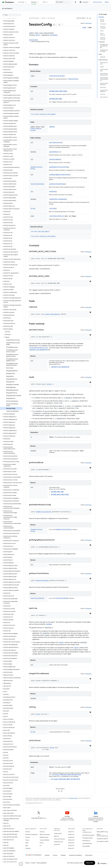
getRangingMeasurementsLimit (59, 174)
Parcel (62, 216)
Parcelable (53, 35)
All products (88, 855)
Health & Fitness (44, 837)
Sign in (107, 2)
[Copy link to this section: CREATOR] (39, 307)
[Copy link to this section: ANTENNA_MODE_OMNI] (51, 276)
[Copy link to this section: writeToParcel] (42, 741)
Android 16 (71, 834)
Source (27, 840)
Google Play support (102, 838)
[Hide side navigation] (21, 864)
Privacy (42, 843)
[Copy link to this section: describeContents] (45, 330)
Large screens (58, 833)
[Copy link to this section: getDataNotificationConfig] (52, 505)
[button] (11, 21)
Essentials (21, 2)
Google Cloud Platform (75, 855)
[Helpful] (87, 18)
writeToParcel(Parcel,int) (38, 348)
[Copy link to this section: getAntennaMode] (45, 463)
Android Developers (34, 18)
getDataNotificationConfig (58, 167)
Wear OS (56, 836)
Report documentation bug (102, 835)
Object (37, 35)
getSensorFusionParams (57, 184)
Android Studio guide (88, 835)
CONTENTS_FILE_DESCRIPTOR (38, 350)
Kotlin (84, 27)
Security (27, 837)
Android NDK (86, 846)
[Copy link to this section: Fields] (36, 301)
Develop (33, 2)
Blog (26, 845)
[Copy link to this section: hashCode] (39, 608)
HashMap (49, 624)
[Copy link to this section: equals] (36, 377)
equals (51, 152)
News (26, 843)
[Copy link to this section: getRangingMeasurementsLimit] (56, 540)
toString (52, 208)
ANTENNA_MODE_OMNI (55, 99)
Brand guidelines (42, 863)
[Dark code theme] (90, 257)
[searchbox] (11, 15)
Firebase (63, 855)
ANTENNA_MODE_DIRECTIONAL (58, 91)
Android (27, 831)
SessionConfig (73, 79)
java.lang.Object (33, 40)
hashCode (52, 191)
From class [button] (40, 231)
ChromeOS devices (59, 839)
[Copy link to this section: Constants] (41, 246)
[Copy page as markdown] (59, 24)
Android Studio (97, 2)
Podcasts (27, 848)
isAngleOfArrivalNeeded (57, 199)
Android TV (57, 844)
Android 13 (71, 843)
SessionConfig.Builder (57, 76)
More (44, 2)
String (33, 208)
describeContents (55, 142)
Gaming (42, 831)
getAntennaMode (54, 159)
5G (40, 845)
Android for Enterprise (31, 834)
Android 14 (71, 840)
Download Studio (87, 843)
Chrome (55, 855)
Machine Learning (45, 834)
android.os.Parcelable (47, 114)
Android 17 (71, 831)
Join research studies (102, 841)
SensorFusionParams (37, 184)
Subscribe (89, 863)
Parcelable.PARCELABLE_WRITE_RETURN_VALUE (66, 774)
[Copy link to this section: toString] (37, 707)
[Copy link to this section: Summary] (40, 65)
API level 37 (88, 251)
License (33, 863)
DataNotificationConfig (43, 511)
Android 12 (71, 845)
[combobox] (63, 2)
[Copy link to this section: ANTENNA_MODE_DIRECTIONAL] (58, 252)
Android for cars (58, 841)
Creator (32, 128)
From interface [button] (43, 114)
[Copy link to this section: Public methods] (46, 324)
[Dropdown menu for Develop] (38, 2)
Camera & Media (44, 840)
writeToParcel (54, 216)
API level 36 (88, 23)
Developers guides (87, 838)
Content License (73, 798)
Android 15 (71, 837)
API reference (7, 8)
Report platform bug (102, 831)
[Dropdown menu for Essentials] (26, 2)
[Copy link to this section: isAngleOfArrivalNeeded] (50, 674)
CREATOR (52, 127)
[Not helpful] (90, 18)
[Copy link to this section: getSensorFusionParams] (50, 574)
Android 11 (71, 848)
